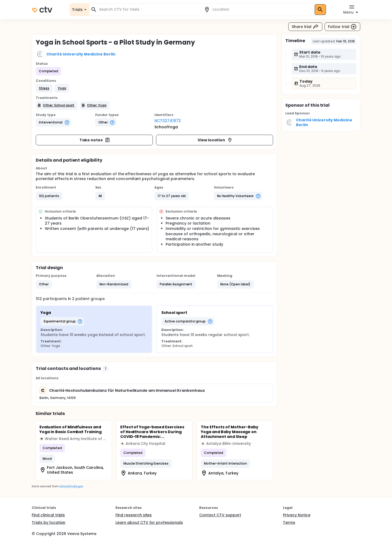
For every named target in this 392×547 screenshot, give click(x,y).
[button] (44, 88)
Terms (289, 522)
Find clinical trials (48, 515)
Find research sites (133, 515)
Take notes (91, 140)
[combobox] (147, 9)
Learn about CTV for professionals (149, 522)
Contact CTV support (220, 515)
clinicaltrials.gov (71, 486)
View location (211, 140)
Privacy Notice (296, 515)
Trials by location (48, 522)
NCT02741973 (167, 120)
